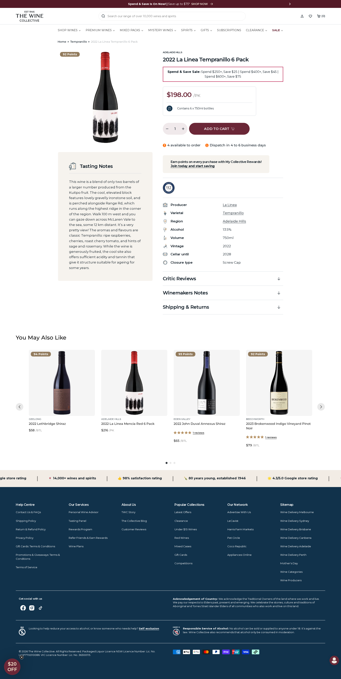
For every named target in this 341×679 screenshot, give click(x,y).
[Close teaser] (22, 657)
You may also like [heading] (41, 337)
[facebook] (23, 608)
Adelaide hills (172, 52)
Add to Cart (61, 407)
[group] (62, 399)
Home (62, 41)
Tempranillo (78, 41)
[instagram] (31, 608)
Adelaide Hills (234, 221)
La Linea (230, 205)
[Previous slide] (51, 4)
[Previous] (19, 407)
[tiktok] (40, 608)
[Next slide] (290, 4)
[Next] (321, 407)
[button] (321, 16)
